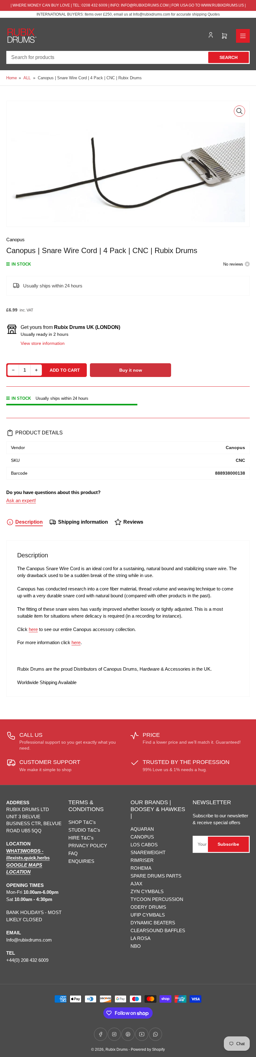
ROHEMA (140, 868)
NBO (135, 946)
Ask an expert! (21, 500)
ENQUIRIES (81, 861)
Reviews (133, 522)
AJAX (136, 883)
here (33, 629)
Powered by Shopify (148, 1049)
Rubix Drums (117, 1049)
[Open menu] (243, 36)
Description (29, 522)
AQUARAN (142, 829)
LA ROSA (140, 938)
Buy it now (130, 370)
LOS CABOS (144, 844)
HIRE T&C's (81, 837)
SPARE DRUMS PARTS (155, 875)
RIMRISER (142, 860)
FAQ (73, 853)
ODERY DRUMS (148, 907)
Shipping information (83, 522)
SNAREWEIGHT (147, 852)
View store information (43, 343)
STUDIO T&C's (84, 830)
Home (11, 78)
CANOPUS (142, 836)
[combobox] (128, 57)
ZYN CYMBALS (147, 891)
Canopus (15, 239)
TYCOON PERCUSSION (156, 899)
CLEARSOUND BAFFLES (157, 930)
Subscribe (228, 844)
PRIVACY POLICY (87, 845)
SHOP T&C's (82, 822)
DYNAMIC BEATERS (152, 922)
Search (228, 57)
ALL (27, 78)
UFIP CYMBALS (147, 915)
